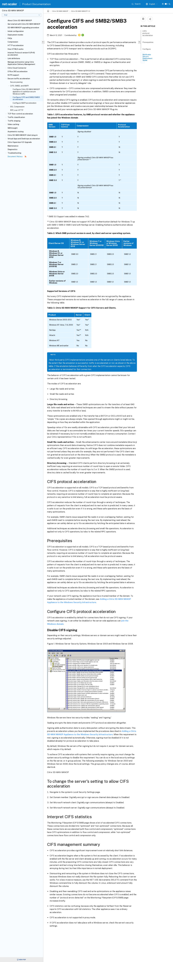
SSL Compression (17, 107)
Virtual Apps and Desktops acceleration (24, 139)
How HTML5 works (15, 49)
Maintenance (13, 146)
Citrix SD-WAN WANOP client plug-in (23, 135)
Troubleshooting (14, 153)
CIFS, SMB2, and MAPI (19, 86)
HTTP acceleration (16, 45)
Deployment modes (15, 35)
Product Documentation (36, 4)
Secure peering (16, 82)
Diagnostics (12, 149)
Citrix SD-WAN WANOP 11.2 (80, 11)
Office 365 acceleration (17, 71)
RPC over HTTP (16, 110)
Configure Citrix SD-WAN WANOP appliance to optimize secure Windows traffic (26, 91)
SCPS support (13, 75)
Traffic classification (16, 117)
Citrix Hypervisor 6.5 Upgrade (20, 142)
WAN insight (13, 128)
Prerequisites (147, 42)
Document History (15, 156)
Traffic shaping (14, 121)
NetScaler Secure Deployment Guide (147, 57)
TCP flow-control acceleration (20, 114)
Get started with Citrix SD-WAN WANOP (24, 24)
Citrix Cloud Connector (17, 68)
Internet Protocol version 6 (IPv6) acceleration (21, 54)
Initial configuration (16, 31)
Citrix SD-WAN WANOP (60, 11)
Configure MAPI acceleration (24, 103)
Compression (13, 42)
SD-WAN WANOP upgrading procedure (23, 28)
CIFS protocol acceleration (147, 33)
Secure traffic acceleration (19, 79)
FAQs (10, 38)
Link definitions (14, 58)
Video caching (13, 124)
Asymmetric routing (16, 132)
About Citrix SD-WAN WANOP (20, 20)
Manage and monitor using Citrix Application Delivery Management (21, 63)
